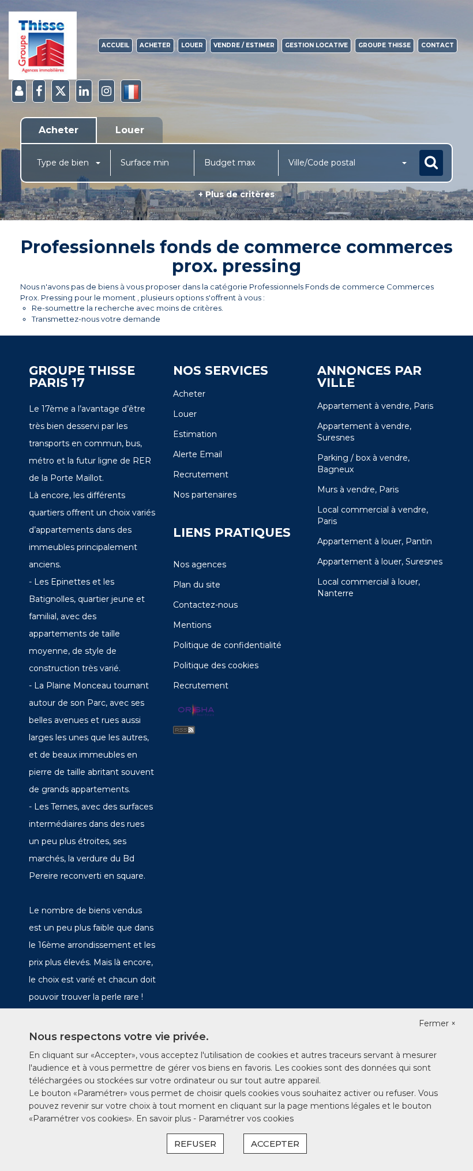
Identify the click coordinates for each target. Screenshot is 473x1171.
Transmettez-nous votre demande (96, 318)
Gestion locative (316, 45)
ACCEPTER (275, 1143)
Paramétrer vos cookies (246, 1118)
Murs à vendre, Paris (358, 489)
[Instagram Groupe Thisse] (106, 91)
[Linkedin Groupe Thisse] (84, 91)
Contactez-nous (205, 605)
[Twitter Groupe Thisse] (60, 91)
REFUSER (195, 1143)
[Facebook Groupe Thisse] (39, 91)
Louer (192, 45)
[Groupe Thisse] (43, 46)
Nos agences (199, 564)
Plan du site (196, 584)
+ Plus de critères (236, 194)
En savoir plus (164, 1118)
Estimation (195, 434)
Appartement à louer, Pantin (374, 541)
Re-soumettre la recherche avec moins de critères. (127, 307)
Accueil (115, 45)
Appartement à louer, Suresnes (379, 561)
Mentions (192, 625)
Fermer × (437, 1023)
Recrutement (200, 474)
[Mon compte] (19, 91)
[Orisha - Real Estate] (196, 711)
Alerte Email (197, 454)
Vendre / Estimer (244, 45)
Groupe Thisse (384, 45)
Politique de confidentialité (227, 645)
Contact (437, 45)
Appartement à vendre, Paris (375, 406)
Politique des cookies (215, 665)
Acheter (155, 45)
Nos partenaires (204, 495)
